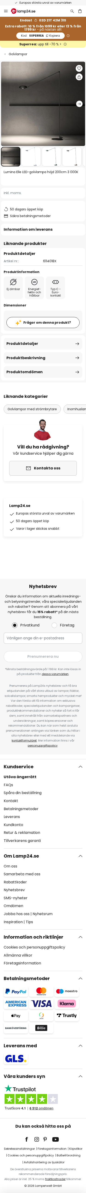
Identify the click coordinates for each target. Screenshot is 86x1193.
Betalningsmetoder (21, 809)
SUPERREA (40, 36)
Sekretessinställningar (19, 1149)
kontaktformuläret (24, 740)
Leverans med (20, 1045)
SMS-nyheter (16, 898)
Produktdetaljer (22, 343)
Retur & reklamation (22, 832)
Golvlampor (18, 54)
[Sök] (72, 11)
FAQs (8, 785)
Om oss (10, 866)
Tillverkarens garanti (22, 840)
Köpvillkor (75, 1149)
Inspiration (13, 922)
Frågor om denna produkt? (47, 322)
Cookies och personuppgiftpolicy (31, 1155)
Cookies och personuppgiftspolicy (34, 947)
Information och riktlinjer (33, 937)
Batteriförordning (68, 1155)
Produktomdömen (24, 372)
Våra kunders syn (24, 1076)
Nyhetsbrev (14, 890)
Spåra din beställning (23, 792)
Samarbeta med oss (22, 874)
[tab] (43, 803)
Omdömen (13, 905)
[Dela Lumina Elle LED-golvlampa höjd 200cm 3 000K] (79, 76)
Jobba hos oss (17, 914)
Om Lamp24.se (21, 856)
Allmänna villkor (18, 955)
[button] (10, 156)
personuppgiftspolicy (43, 746)
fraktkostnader (55, 1179)
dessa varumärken (55, 674)
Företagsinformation (22, 963)
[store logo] (26, 11)
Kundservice (18, 766)
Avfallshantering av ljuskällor (44, 1162)
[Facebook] (29, 1139)
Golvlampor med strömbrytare (32, 409)
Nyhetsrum (43, 914)
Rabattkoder (15, 882)
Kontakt (11, 800)
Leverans (12, 816)
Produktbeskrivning (25, 358)
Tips (29, 922)
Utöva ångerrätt (20, 777)
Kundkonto (13, 824)
